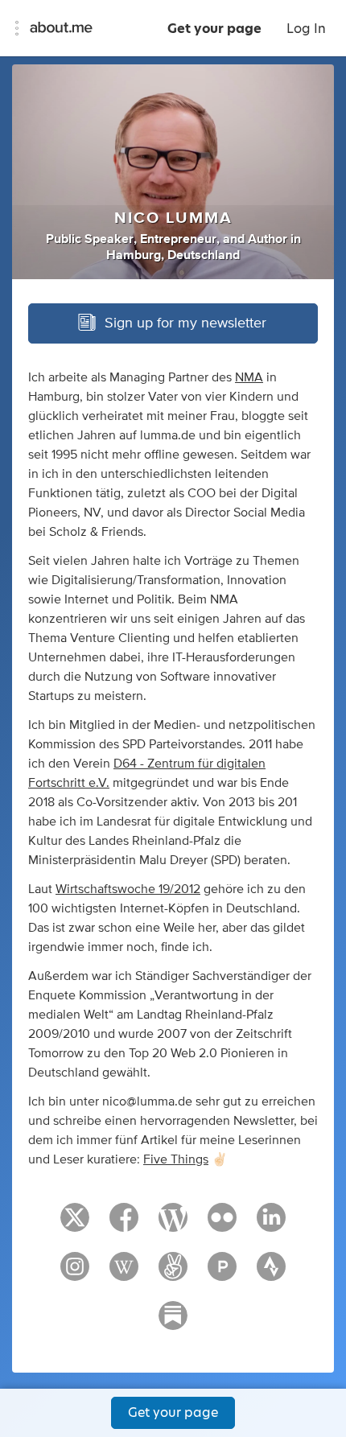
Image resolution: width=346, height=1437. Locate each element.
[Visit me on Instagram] (74, 1274)
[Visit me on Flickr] (222, 1225)
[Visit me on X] (74, 1225)
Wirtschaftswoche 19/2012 (128, 889)
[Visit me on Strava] (271, 1274)
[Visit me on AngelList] (173, 1274)
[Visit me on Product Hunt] (222, 1274)
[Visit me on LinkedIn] (271, 1225)
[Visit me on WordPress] (173, 1225)
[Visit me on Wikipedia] (123, 1274)
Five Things (175, 1159)
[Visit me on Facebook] (123, 1225)
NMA (249, 377)
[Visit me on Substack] (173, 1323)
